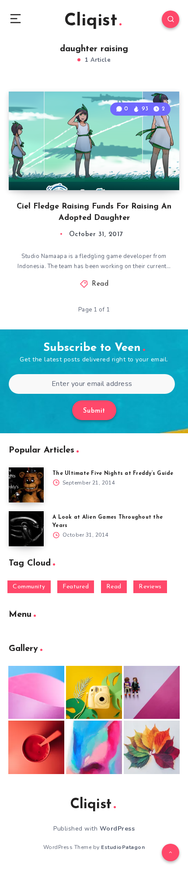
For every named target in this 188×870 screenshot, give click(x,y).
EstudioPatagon (123, 847)
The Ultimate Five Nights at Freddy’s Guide (113, 473)
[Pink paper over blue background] (36, 692)
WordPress (117, 828)
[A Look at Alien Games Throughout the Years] (26, 528)
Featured (76, 587)
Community (29, 587)
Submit (94, 411)
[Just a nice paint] (94, 747)
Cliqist (90, 21)
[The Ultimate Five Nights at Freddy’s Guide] (26, 484)
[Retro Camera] (94, 692)
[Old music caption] (152, 692)
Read (100, 284)
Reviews (150, 587)
